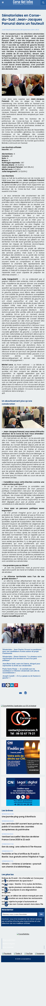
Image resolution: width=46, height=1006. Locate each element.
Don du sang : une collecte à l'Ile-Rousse (21, 846)
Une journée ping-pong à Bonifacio (19, 816)
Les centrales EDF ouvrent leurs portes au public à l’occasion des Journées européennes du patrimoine (22, 826)
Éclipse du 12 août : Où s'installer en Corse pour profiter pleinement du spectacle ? (23, 879)
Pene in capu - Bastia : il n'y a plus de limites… (22, 884)
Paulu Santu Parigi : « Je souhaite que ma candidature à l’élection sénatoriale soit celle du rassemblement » (20, 671)
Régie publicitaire (9, 940)
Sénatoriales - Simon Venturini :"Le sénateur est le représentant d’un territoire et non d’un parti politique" (22, 658)
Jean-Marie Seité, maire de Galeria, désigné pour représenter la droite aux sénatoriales (21, 665)
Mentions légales (9, 944)
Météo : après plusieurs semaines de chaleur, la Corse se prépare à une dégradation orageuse (22, 890)
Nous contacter (8, 947)
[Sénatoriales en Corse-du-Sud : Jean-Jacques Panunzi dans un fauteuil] (23, 624)
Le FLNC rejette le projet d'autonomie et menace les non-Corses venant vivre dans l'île (22, 902)
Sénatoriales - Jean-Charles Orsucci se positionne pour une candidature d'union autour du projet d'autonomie (21, 651)
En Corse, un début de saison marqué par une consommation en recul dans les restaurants (22, 897)
